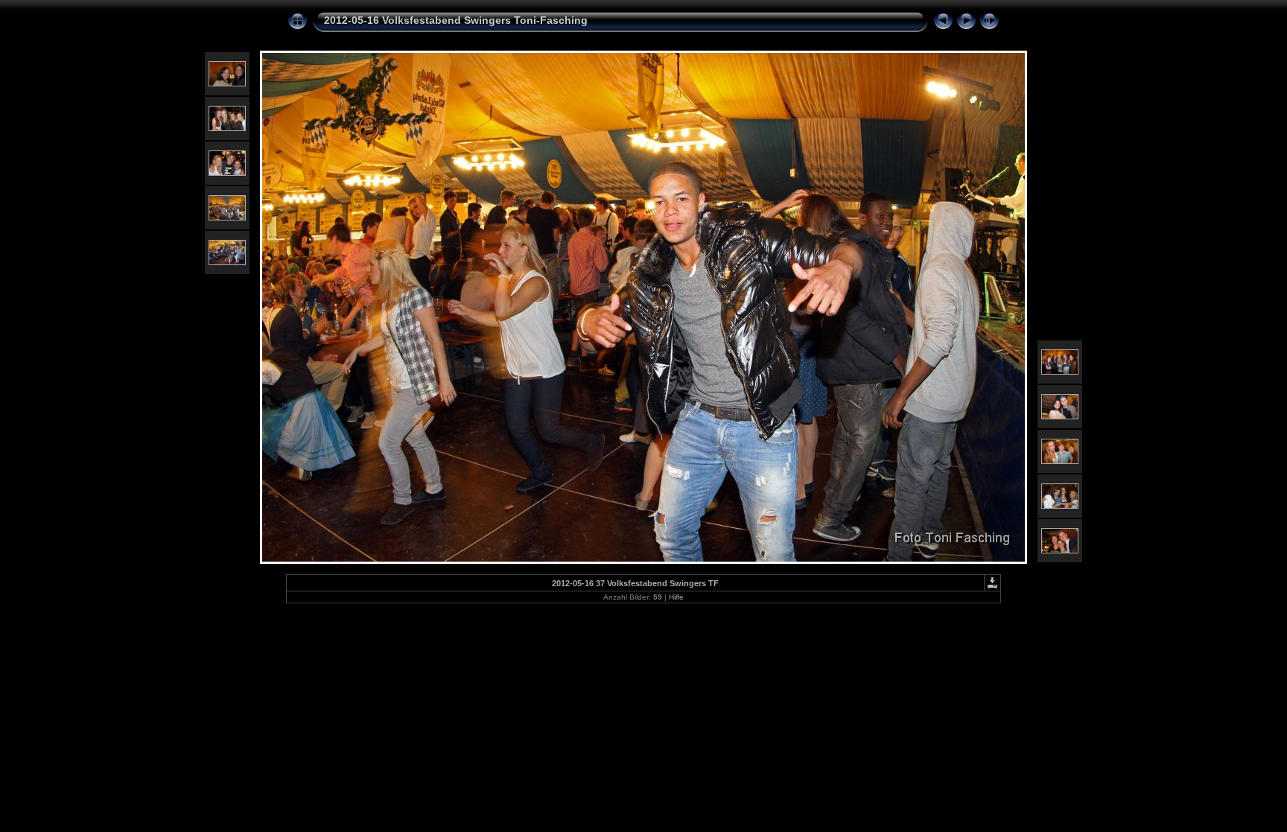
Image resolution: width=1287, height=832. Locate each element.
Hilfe (676, 597)
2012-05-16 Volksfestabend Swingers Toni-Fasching (456, 20)
